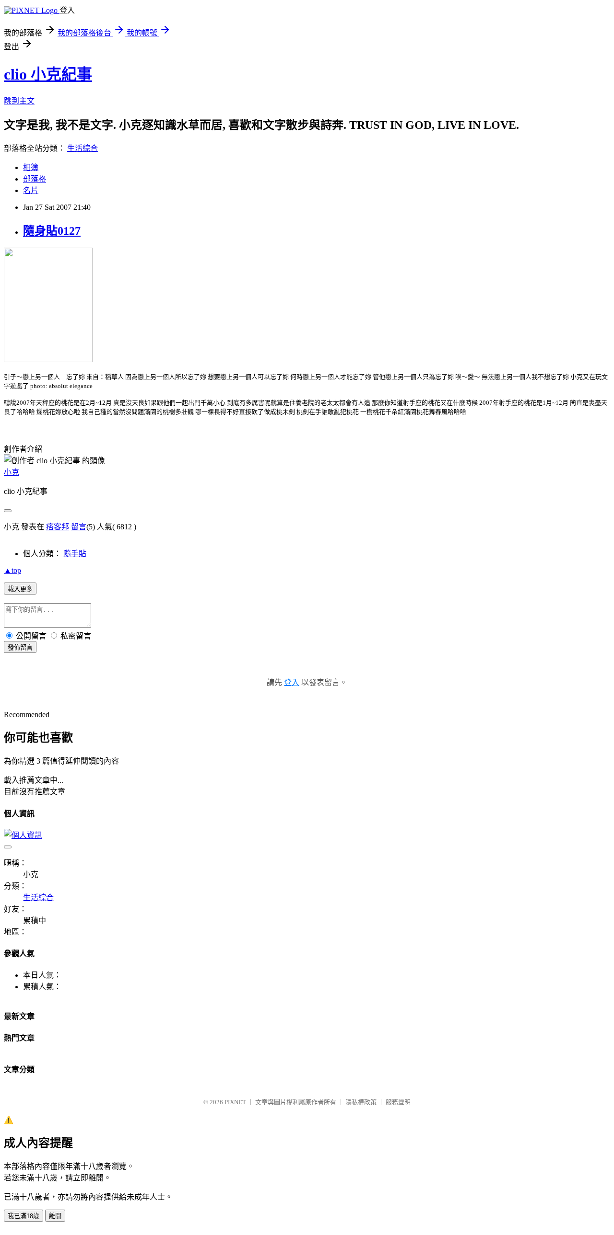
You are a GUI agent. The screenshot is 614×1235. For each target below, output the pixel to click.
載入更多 (20, 589)
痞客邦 (57, 527)
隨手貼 (74, 553)
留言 (78, 527)
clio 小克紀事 (48, 74)
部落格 (34, 179)
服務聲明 (398, 1102)
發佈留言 (20, 647)
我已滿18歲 (23, 1216)
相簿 (30, 167)
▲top (12, 570)
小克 (11, 472)
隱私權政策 (361, 1102)
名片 (30, 190)
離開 (55, 1216)
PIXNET (235, 1102)
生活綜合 (82, 148)
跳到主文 (19, 101)
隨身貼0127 (52, 231)
